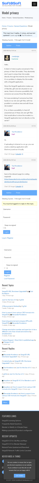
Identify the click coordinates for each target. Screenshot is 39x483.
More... (5, 402)
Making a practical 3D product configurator (17, 430)
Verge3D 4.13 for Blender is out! (24, 380)
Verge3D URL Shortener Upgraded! (14, 291)
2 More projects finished (10, 306)
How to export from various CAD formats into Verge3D (18, 394)
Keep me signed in (10, 226)
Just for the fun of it (9, 300)
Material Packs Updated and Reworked (15, 447)
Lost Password (9, 279)
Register (10, 238)
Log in (4, 238)
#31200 (34, 160)
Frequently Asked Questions (12, 424)
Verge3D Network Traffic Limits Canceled (16, 451)
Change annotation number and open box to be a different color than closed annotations (19, 330)
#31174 (34, 50)
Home (4, 26)
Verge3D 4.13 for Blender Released (14, 444)
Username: (7, 209)
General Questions (20, 26)
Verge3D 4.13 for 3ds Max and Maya (14, 441)
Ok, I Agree (19, 475)
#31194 (34, 126)
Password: (6, 217)
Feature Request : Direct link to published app (18, 340)
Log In (7, 232)
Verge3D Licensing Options (11, 421)
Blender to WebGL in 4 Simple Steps (14, 427)
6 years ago (13, 35)
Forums (10, 26)
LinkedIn (18, 154)
